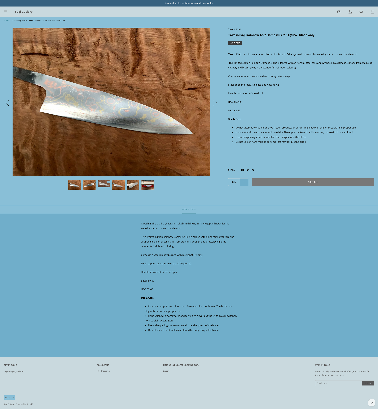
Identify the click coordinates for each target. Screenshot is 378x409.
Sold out (313, 182)
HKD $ (7, 397)
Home (6, 20)
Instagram (105, 371)
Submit (368, 383)
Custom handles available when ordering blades (189, 3)
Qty (234, 182)
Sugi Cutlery (9, 404)
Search (166, 371)
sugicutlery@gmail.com (14, 371)
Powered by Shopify (24, 404)
